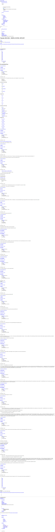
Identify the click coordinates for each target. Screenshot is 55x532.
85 (3, 136)
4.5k (3, 236)
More (4, 18)
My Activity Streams (5, 20)
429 (3, 165)
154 (2, 55)
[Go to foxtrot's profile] (1, 430)
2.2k (3, 194)
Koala (1, 202)
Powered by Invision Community (14, 512)
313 (3, 317)
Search (4, 22)
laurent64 (1, 244)
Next (2, 59)
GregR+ (1, 145)
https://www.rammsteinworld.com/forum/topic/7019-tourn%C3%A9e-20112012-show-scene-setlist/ (12, 492)
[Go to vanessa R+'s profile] (3, 91)
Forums (4, 15)
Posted (2, 68)
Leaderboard (3, 23)
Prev (2, 51)
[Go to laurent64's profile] (3, 109)
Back (4, 524)
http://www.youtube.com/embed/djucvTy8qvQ (5, 141)
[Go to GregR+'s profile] (3, 149)
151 (2, 53)
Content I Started (5, 21)
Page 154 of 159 (4, 487)
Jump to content (2, 0)
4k (3, 221)
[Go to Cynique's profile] (3, 71)
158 (2, 58)
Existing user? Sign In (4, 2)
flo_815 (1, 188)
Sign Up (3, 12)
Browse (3, 517)
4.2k (3, 437)
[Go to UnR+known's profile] (2, 310)
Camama (1, 130)
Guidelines (4, 16)
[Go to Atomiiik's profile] (1, 214)
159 (2, 485)
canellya (1, 299)
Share (1, 43)
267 (3, 302)
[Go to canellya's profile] (1, 295)
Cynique (1, 67)
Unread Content (5, 526)
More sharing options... (3, 497)
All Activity (4, 19)
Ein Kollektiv (3, 113)
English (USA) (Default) (6, 509)
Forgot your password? (6, 11)
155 (2, 56)
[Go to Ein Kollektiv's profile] (4, 88)
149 (2, 52)
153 (2, 481)
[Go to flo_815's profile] (1, 187)
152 (2, 54)
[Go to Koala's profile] (3, 206)
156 (2, 483)
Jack (1, 41)
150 (2, 479)
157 (2, 57)
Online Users (4, 17)
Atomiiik (1, 218)
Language (3, 508)
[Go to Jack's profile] (1, 40)
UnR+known (2, 311)
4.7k (3, 250)
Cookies (3, 511)
